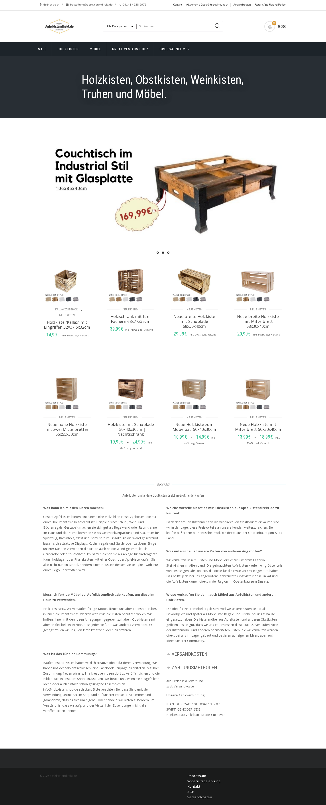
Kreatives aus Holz (130, 49)
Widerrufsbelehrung (203, 781)
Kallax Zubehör (66, 309)
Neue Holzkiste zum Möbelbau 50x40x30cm (194, 427)
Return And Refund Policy (270, 5)
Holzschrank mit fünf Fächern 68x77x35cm (130, 319)
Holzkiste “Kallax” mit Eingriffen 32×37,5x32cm (67, 325)
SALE (42, 49)
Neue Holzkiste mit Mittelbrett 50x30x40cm (258, 427)
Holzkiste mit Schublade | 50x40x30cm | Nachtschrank (131, 429)
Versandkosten (242, 5)
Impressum (196, 775)
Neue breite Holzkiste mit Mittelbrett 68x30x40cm (258, 321)
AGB (190, 791)
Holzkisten (68, 49)
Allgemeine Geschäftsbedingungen (207, 5)
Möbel (95, 49)
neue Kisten (67, 315)
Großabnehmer (175, 49)
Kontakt (177, 5)
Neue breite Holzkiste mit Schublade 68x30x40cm (194, 321)
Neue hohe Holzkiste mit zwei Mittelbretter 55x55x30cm (66, 429)
